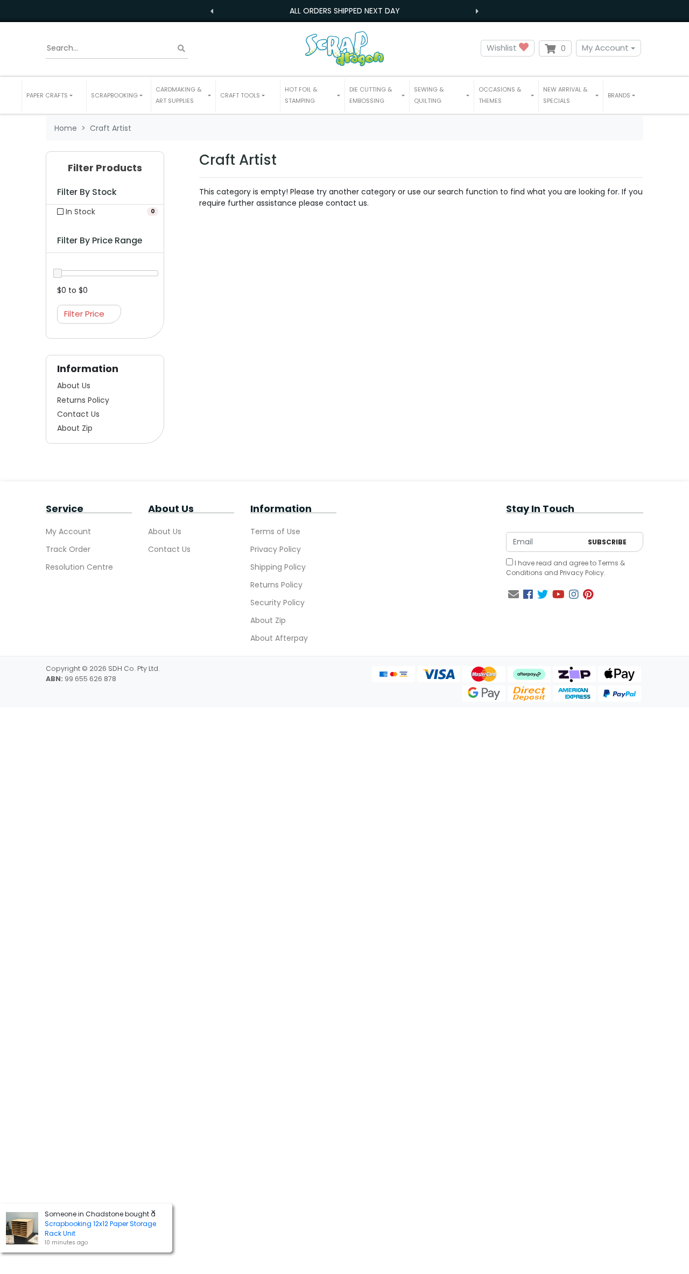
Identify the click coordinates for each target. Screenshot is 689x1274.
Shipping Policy (278, 567)
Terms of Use (275, 531)
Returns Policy (83, 400)
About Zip (75, 428)
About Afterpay (279, 638)
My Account (605, 47)
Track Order (68, 549)
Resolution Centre (79, 567)
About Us (73, 385)
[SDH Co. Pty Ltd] (344, 48)
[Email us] (513, 594)
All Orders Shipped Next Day (345, 10)
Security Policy (277, 602)
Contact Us (78, 414)
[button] (54, 95)
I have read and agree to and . (565, 567)
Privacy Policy (275, 549)
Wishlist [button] (503, 47)
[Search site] (181, 48)
